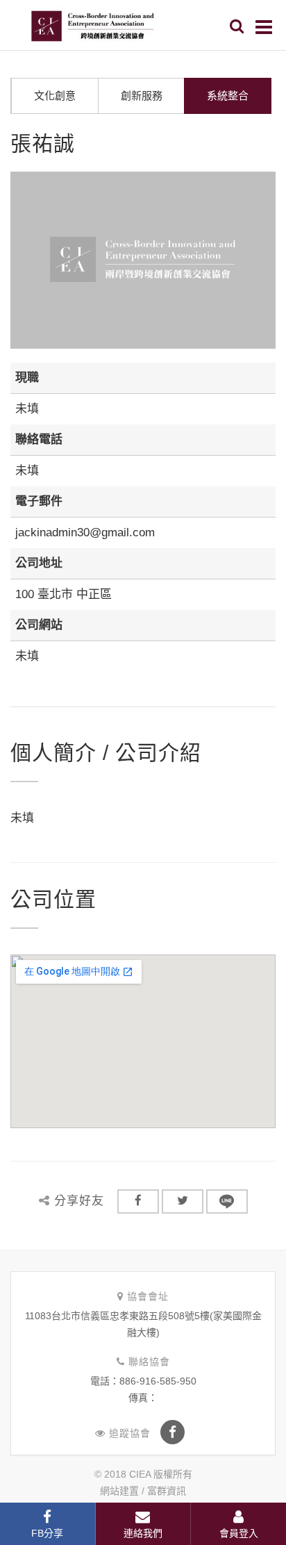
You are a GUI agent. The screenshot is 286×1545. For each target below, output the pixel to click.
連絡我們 (143, 1533)
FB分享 (47, 1533)
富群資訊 (166, 1490)
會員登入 (238, 1533)
